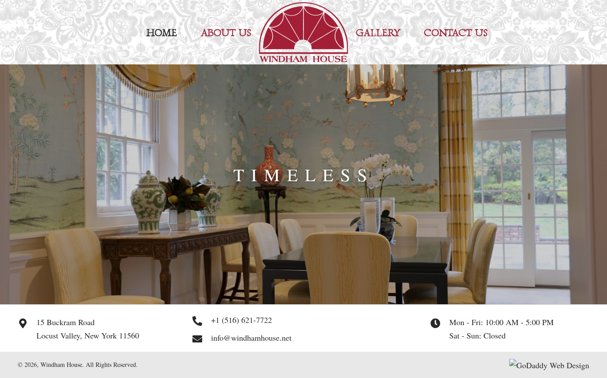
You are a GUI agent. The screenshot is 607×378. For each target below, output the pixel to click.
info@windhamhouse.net (251, 337)
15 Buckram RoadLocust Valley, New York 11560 (87, 329)
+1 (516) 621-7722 (241, 319)
